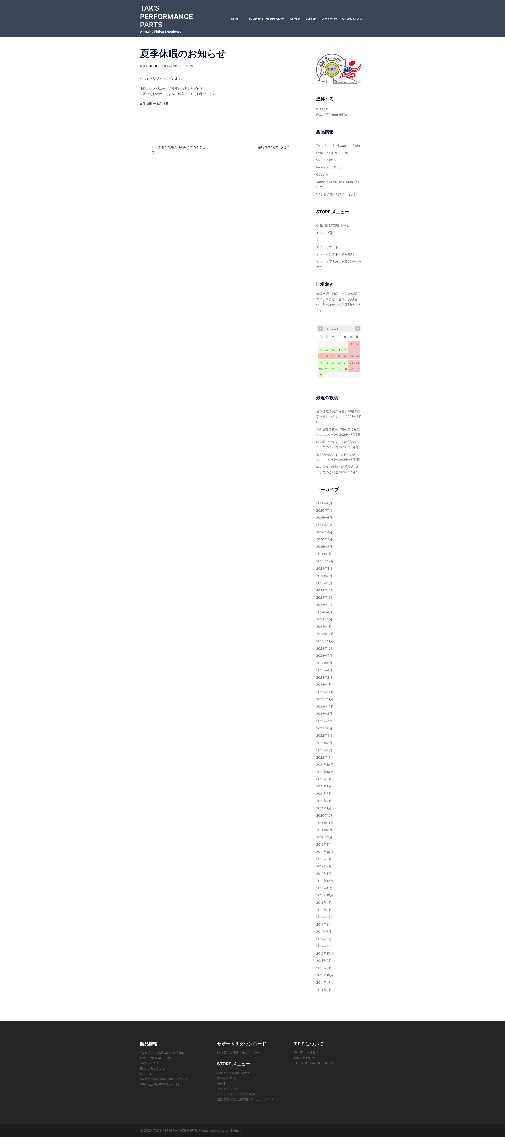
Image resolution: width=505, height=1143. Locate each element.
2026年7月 (324, 510)
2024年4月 (324, 612)
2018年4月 (324, 902)
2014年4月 (324, 982)
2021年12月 (324, 765)
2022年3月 (324, 743)
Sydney (235, 1130)
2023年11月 (324, 641)
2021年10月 (324, 772)
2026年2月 (324, 547)
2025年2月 (324, 583)
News (234, 18)
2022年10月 (325, 706)
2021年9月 (324, 779)
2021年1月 (323, 808)
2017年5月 (324, 939)
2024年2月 (324, 619)
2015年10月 (324, 975)
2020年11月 (324, 823)
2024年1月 (324, 627)
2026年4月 (324, 532)
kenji (153, 65)
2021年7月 (324, 786)
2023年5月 (324, 663)
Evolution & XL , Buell (332, 153)
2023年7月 (324, 655)
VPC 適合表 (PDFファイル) (335, 194)
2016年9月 (324, 961)
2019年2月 (324, 866)
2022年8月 (324, 714)
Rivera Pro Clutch (329, 167)
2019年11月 (324, 844)
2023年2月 (324, 677)
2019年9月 (324, 859)
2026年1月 (324, 554)
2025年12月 (325, 561)
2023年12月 (325, 634)
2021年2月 (324, 801)
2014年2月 (324, 990)
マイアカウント (327, 247)
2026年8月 (324, 503)
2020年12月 (325, 815)
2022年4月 (324, 735)
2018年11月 (324, 888)
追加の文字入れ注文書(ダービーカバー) (245, 1099)
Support (311, 18)
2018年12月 (324, 881)
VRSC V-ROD (326, 160)
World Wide (329, 18)
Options (322, 174)
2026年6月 (324, 518)
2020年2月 (324, 837)
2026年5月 (324, 525)
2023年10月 (325, 648)
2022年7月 (324, 721)
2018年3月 (324, 910)
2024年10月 (325, 597)
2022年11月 (324, 699)
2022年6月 (324, 728)
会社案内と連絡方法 (308, 1053)
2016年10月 (324, 953)
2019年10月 (324, 852)
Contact (295, 18)
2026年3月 (324, 539)
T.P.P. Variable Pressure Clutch (264, 18)
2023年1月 (324, 685)
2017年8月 (324, 924)
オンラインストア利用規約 (335, 254)
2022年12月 (325, 692)
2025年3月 (324, 576)
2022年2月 (324, 750)
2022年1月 (324, 757)
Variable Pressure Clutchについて (164, 1079)
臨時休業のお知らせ (272, 147)
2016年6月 (324, 968)
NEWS (190, 65)
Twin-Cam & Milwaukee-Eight (338, 146)
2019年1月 (323, 874)
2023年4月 (324, 670)
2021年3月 (324, 794)
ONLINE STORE (352, 18)
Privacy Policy (304, 1058)
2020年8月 (324, 830)
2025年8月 (324, 568)
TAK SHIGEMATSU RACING (314, 1063)
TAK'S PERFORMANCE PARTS (166, 16)
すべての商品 (325, 233)
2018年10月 (324, 895)
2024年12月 (325, 590)
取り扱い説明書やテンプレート (239, 1053)
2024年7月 (324, 605)
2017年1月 (323, 946)
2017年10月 (324, 917)
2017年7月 (323, 932)
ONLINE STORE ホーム (333, 225)
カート (321, 240)
